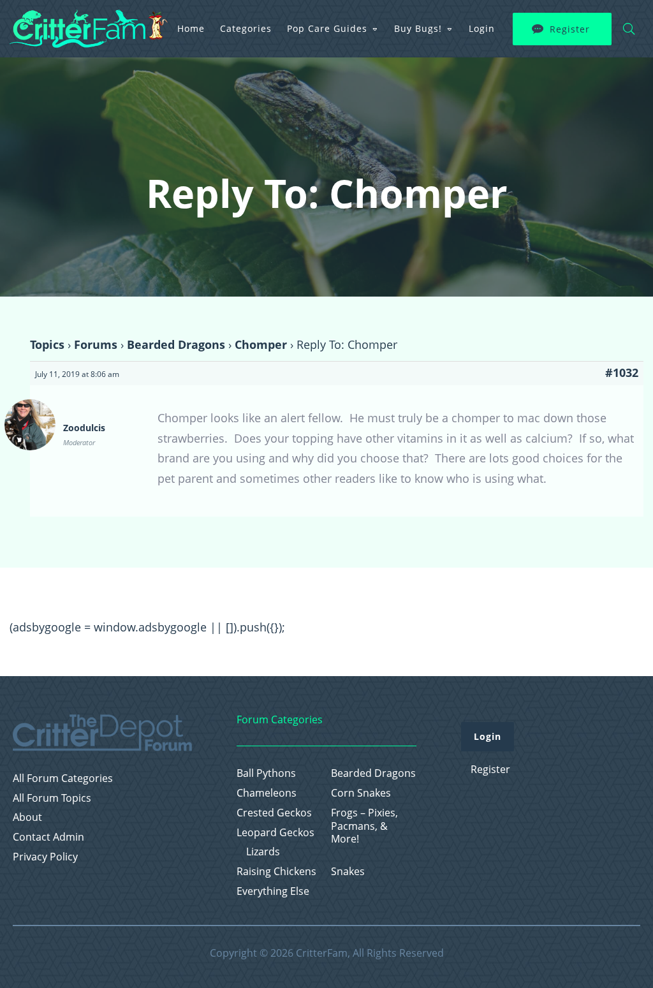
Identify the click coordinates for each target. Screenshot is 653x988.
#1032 (621, 372)
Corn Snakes (361, 793)
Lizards (263, 852)
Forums (95, 344)
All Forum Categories (63, 778)
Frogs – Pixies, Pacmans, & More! (364, 826)
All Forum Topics (52, 798)
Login (482, 28)
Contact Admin (48, 837)
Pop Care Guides (327, 28)
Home (191, 28)
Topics (47, 344)
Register (570, 29)
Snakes (348, 871)
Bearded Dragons (176, 344)
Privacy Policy (45, 857)
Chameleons (267, 793)
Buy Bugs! (418, 28)
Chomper (261, 344)
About (27, 817)
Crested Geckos (274, 813)
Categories (246, 28)
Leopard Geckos (275, 832)
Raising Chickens (276, 871)
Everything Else (273, 891)
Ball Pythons (266, 773)
